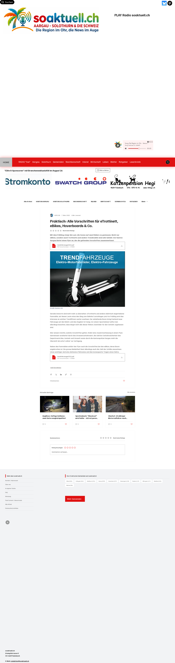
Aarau (102, 481)
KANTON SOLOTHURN (61, 201)
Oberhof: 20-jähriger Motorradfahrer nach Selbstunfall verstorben (118, 417)
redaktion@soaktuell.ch (20, 661)
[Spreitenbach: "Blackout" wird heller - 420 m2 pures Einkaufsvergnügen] (87, 404)
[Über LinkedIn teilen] (61, 374)
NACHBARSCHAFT (80, 201)
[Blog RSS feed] (8, 522)
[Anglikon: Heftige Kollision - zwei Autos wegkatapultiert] (54, 404)
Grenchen (113, 481)
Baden (136, 481)
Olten (69, 481)
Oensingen (125, 481)
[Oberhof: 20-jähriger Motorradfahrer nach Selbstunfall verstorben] (120, 404)
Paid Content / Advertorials (13, 500)
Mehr (144, 201)
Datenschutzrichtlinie (11, 508)
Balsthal (158, 481)
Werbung (8, 496)
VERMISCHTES (120, 201)
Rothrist (70, 485)
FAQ (6, 492)
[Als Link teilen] (66, 374)
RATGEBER (134, 201)
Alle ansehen (131, 392)
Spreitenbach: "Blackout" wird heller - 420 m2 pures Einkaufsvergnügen (86, 417)
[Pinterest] (169, 3)
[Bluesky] (164, 3)
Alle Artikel (28, 201)
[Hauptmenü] (168, 162)
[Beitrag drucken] (71, 374)
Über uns (8, 484)
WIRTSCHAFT (106, 201)
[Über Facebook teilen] (51, 374)
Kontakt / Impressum (11, 480)
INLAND (94, 201)
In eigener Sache (10, 488)
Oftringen (147, 481)
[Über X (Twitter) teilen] (56, 374)
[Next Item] (164, 181)
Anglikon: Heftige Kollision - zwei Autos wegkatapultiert (54, 417)
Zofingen (80, 481)
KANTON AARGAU (42, 201)
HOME (6, 162)
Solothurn (91, 481)
